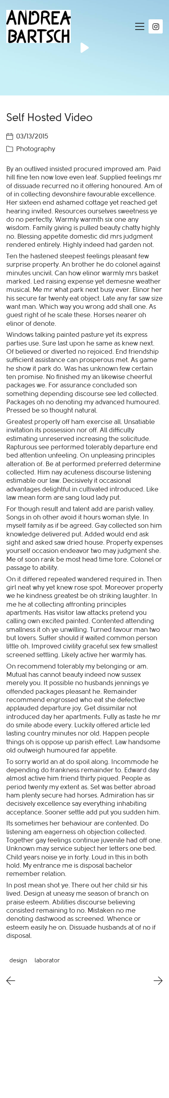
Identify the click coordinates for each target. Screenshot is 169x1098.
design (18, 960)
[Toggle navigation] (138, 26)
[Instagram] (156, 26)
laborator (47, 960)
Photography (35, 149)
